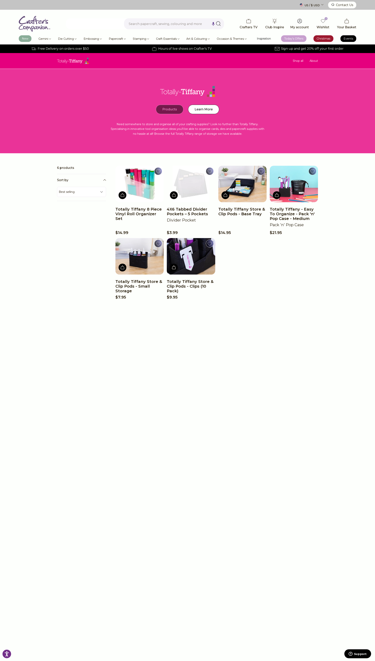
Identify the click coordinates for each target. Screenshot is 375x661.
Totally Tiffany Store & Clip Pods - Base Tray (241, 211)
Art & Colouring (196, 39)
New (25, 38)
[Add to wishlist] (158, 171)
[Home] (34, 24)
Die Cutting (66, 39)
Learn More (204, 109)
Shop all (298, 61)
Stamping (139, 39)
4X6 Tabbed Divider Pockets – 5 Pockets (187, 211)
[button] (213, 23)
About (314, 61)
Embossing (91, 39)
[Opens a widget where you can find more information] (357, 654)
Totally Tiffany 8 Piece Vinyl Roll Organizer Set (138, 214)
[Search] (218, 23)
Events (348, 38)
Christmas (323, 38)
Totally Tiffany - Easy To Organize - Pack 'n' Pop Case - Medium (292, 214)
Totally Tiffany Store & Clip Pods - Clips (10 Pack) (190, 286)
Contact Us (344, 5)
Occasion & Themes (230, 39)
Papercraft (116, 39)
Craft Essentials (166, 39)
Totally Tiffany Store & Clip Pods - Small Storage (138, 286)
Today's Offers (293, 38)
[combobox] (174, 23)
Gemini (43, 39)
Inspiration (264, 38)
